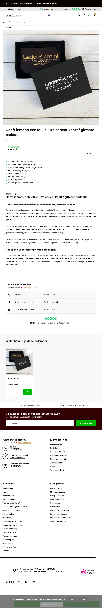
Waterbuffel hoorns (58, 521)
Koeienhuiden (56, 488)
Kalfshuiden (55, 506)
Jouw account (56, 463)
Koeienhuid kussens (58, 514)
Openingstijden (29, 288)
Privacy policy (8, 514)
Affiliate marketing (9, 529)
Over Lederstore (9, 499)
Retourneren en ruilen (59, 459)
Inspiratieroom (8, 496)
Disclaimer (6, 518)
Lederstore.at (7, 543)
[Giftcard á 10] (19, 361)
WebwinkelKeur (90, 9)
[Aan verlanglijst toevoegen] (6, 153)
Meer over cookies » (52, 605)
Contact (53, 466)
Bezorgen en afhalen (59, 452)
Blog (4, 492)
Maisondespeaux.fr (10, 536)
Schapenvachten (57, 496)
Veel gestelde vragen (59, 470)
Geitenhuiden (55, 503)
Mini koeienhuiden (57, 492)
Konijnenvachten (57, 499)
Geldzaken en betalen (59, 455)
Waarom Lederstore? (11, 503)
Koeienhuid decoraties (59, 510)
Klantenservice (56, 444)
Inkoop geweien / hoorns (12, 525)
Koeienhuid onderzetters (60, 518)
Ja (72, 599)
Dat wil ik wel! (86, 423)
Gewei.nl (5, 551)
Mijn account (7, 488)
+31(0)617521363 (49, 295)
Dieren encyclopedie (11, 510)
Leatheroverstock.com (11, 547)
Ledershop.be (8, 540)
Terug (10, 27)
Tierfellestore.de (9, 532)
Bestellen (54, 448)
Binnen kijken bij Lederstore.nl (14, 506)
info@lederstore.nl (50, 302)
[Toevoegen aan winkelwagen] (27, 392)
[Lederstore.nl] (13, 15)
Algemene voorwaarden (12, 521)
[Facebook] (19, 582)
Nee (83, 599)
